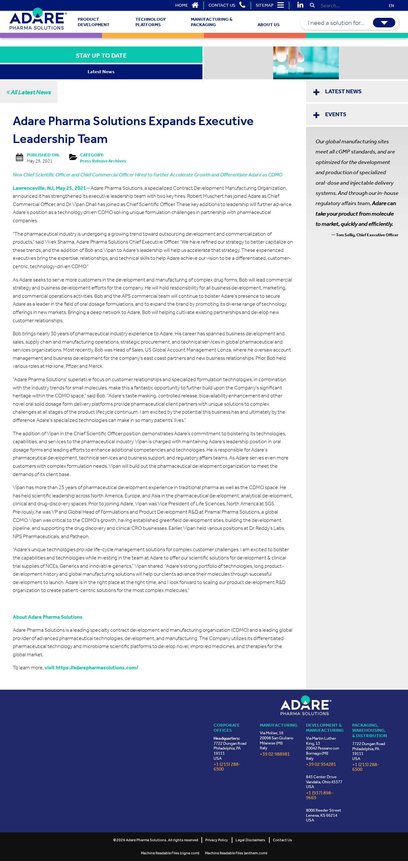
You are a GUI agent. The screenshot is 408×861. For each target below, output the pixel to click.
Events (335, 114)
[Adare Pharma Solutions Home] (38, 19)
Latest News (343, 91)
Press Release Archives (103, 161)
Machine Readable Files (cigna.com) (170, 853)
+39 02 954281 (321, 764)
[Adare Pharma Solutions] (306, 705)
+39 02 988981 (275, 754)
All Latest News (30, 92)
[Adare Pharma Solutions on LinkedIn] (300, 5)
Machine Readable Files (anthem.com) (236, 853)
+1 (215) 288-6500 (227, 767)
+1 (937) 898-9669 (319, 795)
